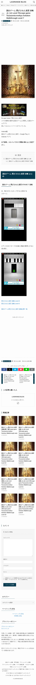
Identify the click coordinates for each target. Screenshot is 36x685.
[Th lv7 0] (14, 240)
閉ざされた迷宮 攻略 (25, 20)
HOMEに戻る (18, 616)
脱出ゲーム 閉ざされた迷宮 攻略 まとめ (18, 159)
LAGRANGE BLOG (18, 2)
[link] (18, 403)
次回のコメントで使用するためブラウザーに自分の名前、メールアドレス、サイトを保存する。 (18, 578)
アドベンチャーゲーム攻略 (8, 664)
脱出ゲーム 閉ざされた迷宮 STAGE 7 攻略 (21, 161)
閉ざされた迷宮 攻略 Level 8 (10, 301)
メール (5, 565)
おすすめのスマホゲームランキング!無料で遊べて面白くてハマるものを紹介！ (18, 670)
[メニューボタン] (2, 2)
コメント (6, 537)
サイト (5, 572)
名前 (5, 559)
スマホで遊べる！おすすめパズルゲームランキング (18, 675)
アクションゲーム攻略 (25, 662)
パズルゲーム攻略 (29, 664)
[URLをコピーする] (32, 369)
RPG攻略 (16, 662)
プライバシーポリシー (7, 626)
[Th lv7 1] (14, 295)
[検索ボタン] (34, 2)
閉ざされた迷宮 (6, 20)
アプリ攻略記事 (20, 664)
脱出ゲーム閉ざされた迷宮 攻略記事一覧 (14, 309)
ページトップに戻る (18, 613)
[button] (4, 369)
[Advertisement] (18, 44)
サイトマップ (5, 628)
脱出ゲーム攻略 (9, 662)
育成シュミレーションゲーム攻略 (18, 666)
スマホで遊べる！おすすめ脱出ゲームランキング (18, 673)
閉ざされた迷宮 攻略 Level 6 (10, 303)
